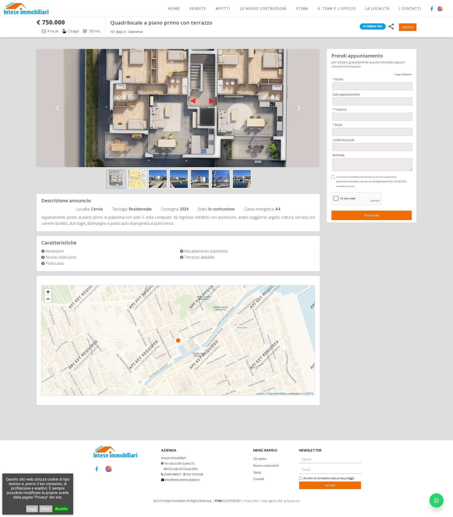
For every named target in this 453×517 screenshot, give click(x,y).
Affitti (223, 8)
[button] (58, 108)
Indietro (408, 27)
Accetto (61, 509)
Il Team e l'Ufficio (336, 8)
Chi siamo (260, 458)
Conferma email (343, 140)
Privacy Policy (251, 501)
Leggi (32, 509)
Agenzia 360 (275, 501)
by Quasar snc (291, 501)
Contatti (258, 479)
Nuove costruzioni (266, 465)
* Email (337, 125)
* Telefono (340, 110)
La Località (377, 8)
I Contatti (410, 8)
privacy (351, 186)
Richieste (338, 155)
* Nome (338, 79)
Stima (302, 8)
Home (174, 8)
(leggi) (350, 478)
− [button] (48, 299)
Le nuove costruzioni (263, 8)
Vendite (197, 8)
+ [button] (48, 292)
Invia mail (372, 215)
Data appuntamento (346, 94)
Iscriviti (330, 485)
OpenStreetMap (277, 393)
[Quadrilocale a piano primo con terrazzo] (178, 108)
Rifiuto (46, 509)
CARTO (309, 393)
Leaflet (260, 393)
